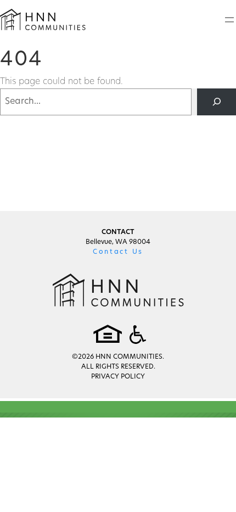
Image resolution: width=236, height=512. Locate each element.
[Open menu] (229, 19)
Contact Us (118, 252)
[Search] (216, 101)
